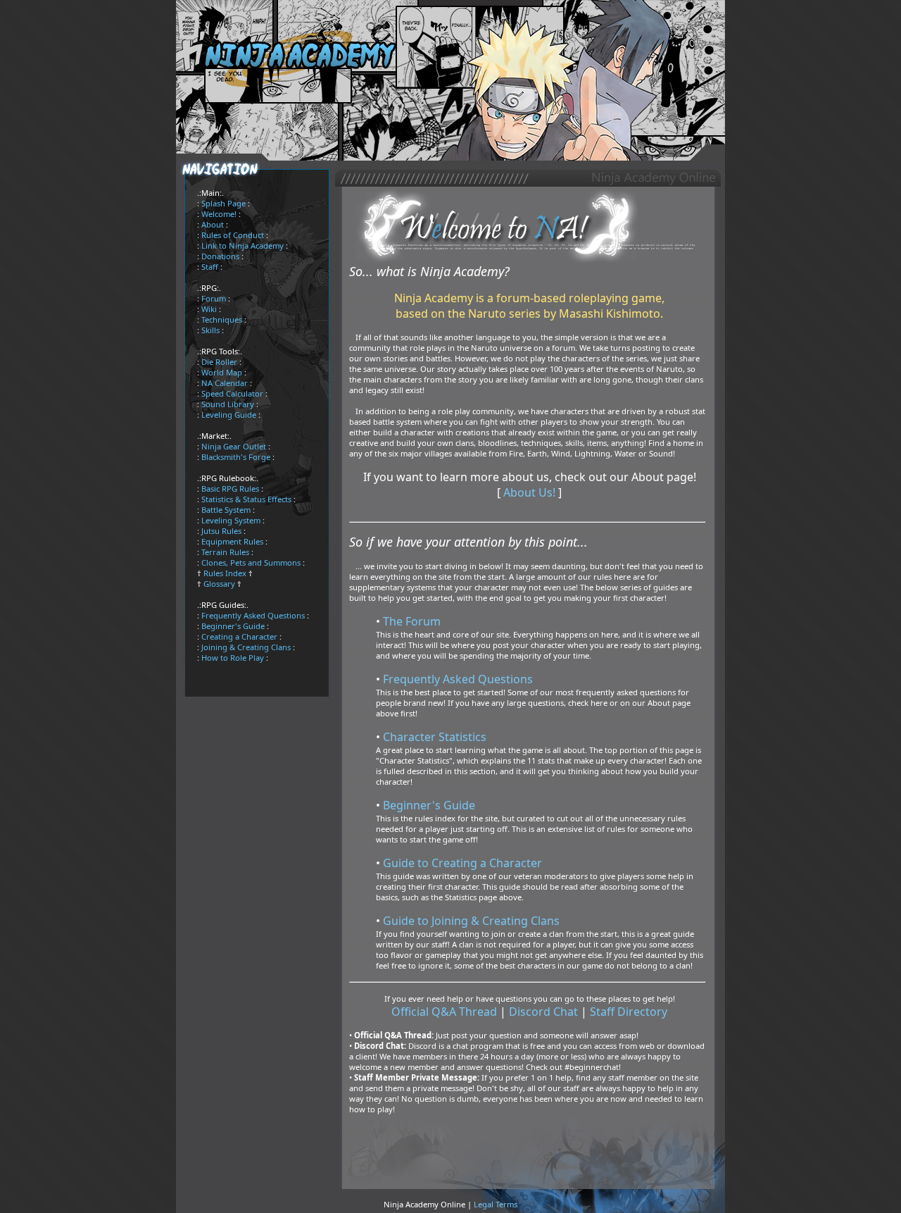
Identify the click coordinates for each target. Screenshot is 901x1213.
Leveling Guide (228, 414)
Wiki (209, 309)
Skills (210, 330)
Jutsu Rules (221, 530)
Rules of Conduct (232, 235)
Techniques (221, 319)
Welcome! (219, 214)
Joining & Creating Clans (246, 647)
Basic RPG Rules (230, 488)
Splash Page (223, 203)
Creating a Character (239, 636)
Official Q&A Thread (444, 1011)
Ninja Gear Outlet (233, 446)
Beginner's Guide (233, 626)
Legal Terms (495, 1204)
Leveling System (230, 520)
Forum (213, 298)
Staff (209, 266)
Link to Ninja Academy (242, 245)
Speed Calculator (232, 393)
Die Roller (219, 361)
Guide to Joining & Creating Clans (471, 920)
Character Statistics (434, 737)
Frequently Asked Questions (253, 615)
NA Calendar (224, 383)
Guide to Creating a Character (462, 863)
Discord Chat (543, 1011)
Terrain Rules (225, 552)
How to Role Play (232, 657)
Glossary (219, 583)
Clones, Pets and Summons (251, 562)
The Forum (412, 621)
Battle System (226, 509)
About (212, 224)
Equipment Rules (232, 541)
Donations (220, 256)
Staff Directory (628, 1011)
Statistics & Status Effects (246, 499)
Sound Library (227, 404)
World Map (221, 372)
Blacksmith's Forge (235, 457)
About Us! (529, 492)
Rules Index (224, 573)
